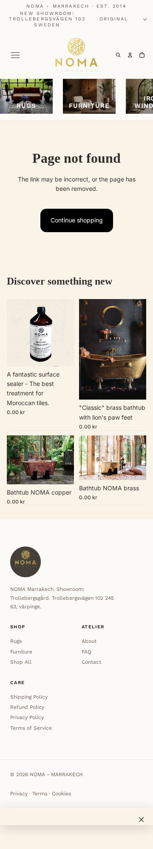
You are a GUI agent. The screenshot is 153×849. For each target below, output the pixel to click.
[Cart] (142, 55)
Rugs (16, 641)
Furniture (21, 652)
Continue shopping (77, 220)
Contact (91, 662)
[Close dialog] (141, 819)
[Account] (130, 55)
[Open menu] (15, 55)
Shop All (20, 662)
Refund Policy (27, 707)
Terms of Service (31, 728)
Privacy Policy (27, 717)
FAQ (86, 652)
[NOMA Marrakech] (76, 55)
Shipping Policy (29, 697)
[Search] (118, 55)
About (89, 641)
